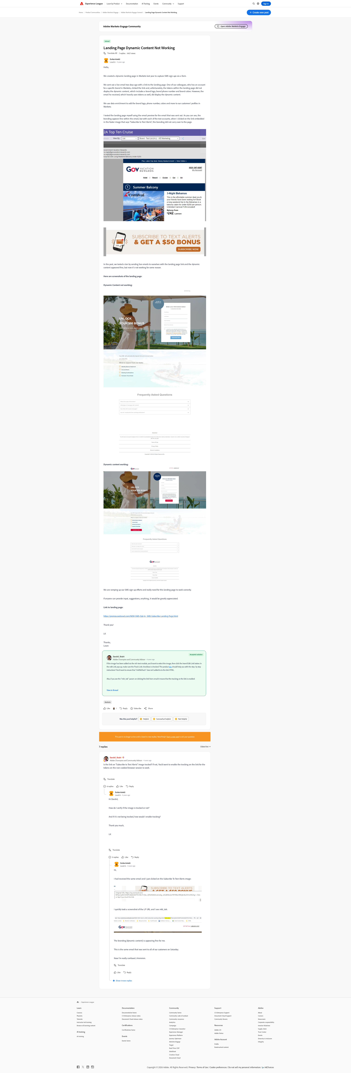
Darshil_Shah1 (118, 656)
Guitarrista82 (115, 59)
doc (170, 667)
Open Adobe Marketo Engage (233, 26)
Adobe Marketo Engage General (132, 12)
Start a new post (173, 737)
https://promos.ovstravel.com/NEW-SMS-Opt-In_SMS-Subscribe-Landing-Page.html (141, 616)
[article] (154, 772)
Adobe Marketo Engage (110, 12)
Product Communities (93, 12)
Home (81, 12)
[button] (259, 12)
